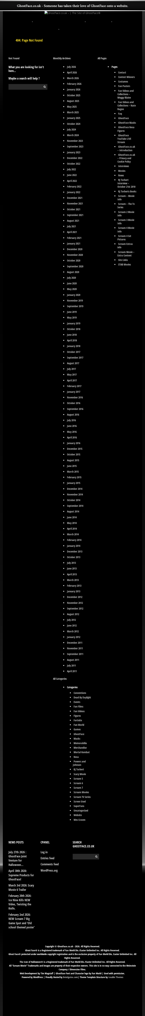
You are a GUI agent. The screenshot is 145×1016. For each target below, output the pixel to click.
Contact (122, 72)
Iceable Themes (115, 977)
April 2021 (72, 232)
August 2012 (73, 614)
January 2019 (73, 323)
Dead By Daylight (82, 697)
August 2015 (73, 460)
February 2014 (74, 540)
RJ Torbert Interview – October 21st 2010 (126, 183)
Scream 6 (78, 783)
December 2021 (74, 198)
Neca (76, 757)
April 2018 (72, 340)
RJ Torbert (79, 769)
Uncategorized (81, 810)
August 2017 (73, 363)
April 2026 (72, 72)
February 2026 (74, 84)
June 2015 (72, 466)
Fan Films (78, 706)
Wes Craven (79, 820)
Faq (120, 113)
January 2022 (73, 192)
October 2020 (73, 260)
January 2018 (73, 346)
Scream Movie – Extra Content (126, 253)
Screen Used (80, 801)
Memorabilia (80, 743)
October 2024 (73, 124)
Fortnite (78, 720)
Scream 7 (78, 787)
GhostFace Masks (127, 122)
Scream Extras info (125, 245)
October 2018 (73, 329)
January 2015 (73, 483)
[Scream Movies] (112, 19)
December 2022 (74, 158)
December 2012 (74, 597)
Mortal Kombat (82, 752)
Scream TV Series (82, 797)
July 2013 (71, 563)
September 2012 (75, 608)
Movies (121, 171)
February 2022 (74, 186)
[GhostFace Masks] (59, 19)
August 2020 (73, 272)
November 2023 (75, 141)
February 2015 (74, 477)
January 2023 (73, 152)
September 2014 (75, 506)
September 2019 (75, 306)
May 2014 (72, 523)
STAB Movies (124, 264)
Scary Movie (80, 774)
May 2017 (72, 374)
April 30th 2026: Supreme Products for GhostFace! (21, 875)
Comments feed (50, 864)
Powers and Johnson (79, 763)
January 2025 (73, 118)
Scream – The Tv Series (126, 205)
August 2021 (73, 220)
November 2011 (75, 648)
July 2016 (71, 420)
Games (77, 729)
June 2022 (72, 175)
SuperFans (79, 806)
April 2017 (72, 380)
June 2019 (72, 312)
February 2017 (74, 386)
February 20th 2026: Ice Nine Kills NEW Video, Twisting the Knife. (19, 902)
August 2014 (73, 511)
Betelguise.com (70, 977)
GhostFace (79, 734)
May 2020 (72, 289)
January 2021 (73, 243)
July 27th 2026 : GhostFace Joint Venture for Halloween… (17, 858)
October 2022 (73, 163)
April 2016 (72, 437)
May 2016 (72, 432)
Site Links (123, 260)
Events (77, 702)
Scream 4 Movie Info (125, 229)
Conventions (80, 693)
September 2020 (75, 266)
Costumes (123, 81)
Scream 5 (78, 778)
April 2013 (72, 574)
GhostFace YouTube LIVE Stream (124, 138)
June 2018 (72, 334)
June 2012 (72, 625)
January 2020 (73, 295)
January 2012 (73, 637)
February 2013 (74, 585)
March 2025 (73, 112)
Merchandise (80, 747)
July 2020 (71, 277)
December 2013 (74, 551)
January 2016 (73, 443)
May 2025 (72, 106)
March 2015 (73, 471)
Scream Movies (81, 792)
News (121, 175)
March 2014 (73, 534)
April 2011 (72, 671)
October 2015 (73, 454)
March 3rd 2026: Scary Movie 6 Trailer (21, 887)
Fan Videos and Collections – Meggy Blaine (125, 94)
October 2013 (73, 557)
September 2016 (75, 409)
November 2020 (75, 255)
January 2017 (73, 391)
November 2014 (75, 494)
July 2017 (71, 369)
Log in (44, 852)
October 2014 (73, 500)
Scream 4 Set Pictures (124, 237)
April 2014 (72, 528)
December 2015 (74, 449)
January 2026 (73, 89)
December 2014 (74, 489)
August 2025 (73, 101)
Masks (77, 738)
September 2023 (75, 146)
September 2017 (75, 357)
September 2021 (75, 215)
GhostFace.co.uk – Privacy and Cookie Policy (126, 158)
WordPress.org (49, 870)
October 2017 (73, 352)
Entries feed (47, 858)
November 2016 (75, 397)
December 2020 (74, 249)
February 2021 (74, 238)
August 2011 (73, 660)
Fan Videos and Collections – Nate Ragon (126, 105)
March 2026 (73, 78)
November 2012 (75, 603)
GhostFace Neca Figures (126, 128)
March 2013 (73, 580)
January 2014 (73, 546)
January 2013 (73, 591)
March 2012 (73, 631)
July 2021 (71, 226)
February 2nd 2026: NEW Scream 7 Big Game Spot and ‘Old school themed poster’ (21, 921)
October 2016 (73, 403)
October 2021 (73, 209)
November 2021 (75, 203)
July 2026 (71, 67)
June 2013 (72, 568)
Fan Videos (79, 711)
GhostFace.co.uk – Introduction (126, 148)
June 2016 (72, 426)
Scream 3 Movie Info (125, 221)
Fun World (79, 725)
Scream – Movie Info (126, 197)
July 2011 (71, 665)
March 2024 (73, 135)
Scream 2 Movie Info (125, 213)
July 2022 (71, 169)
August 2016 (73, 414)
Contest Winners (126, 77)
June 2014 (72, 517)
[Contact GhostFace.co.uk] (85, 27)
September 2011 (75, 654)
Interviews (123, 166)
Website (78, 815)
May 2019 (72, 317)
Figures (77, 715)
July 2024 (71, 129)
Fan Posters (124, 86)
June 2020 (72, 283)
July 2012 (71, 620)
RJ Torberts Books (127, 191)
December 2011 (74, 642)
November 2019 (75, 300)
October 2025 (73, 95)
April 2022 (72, 181)
